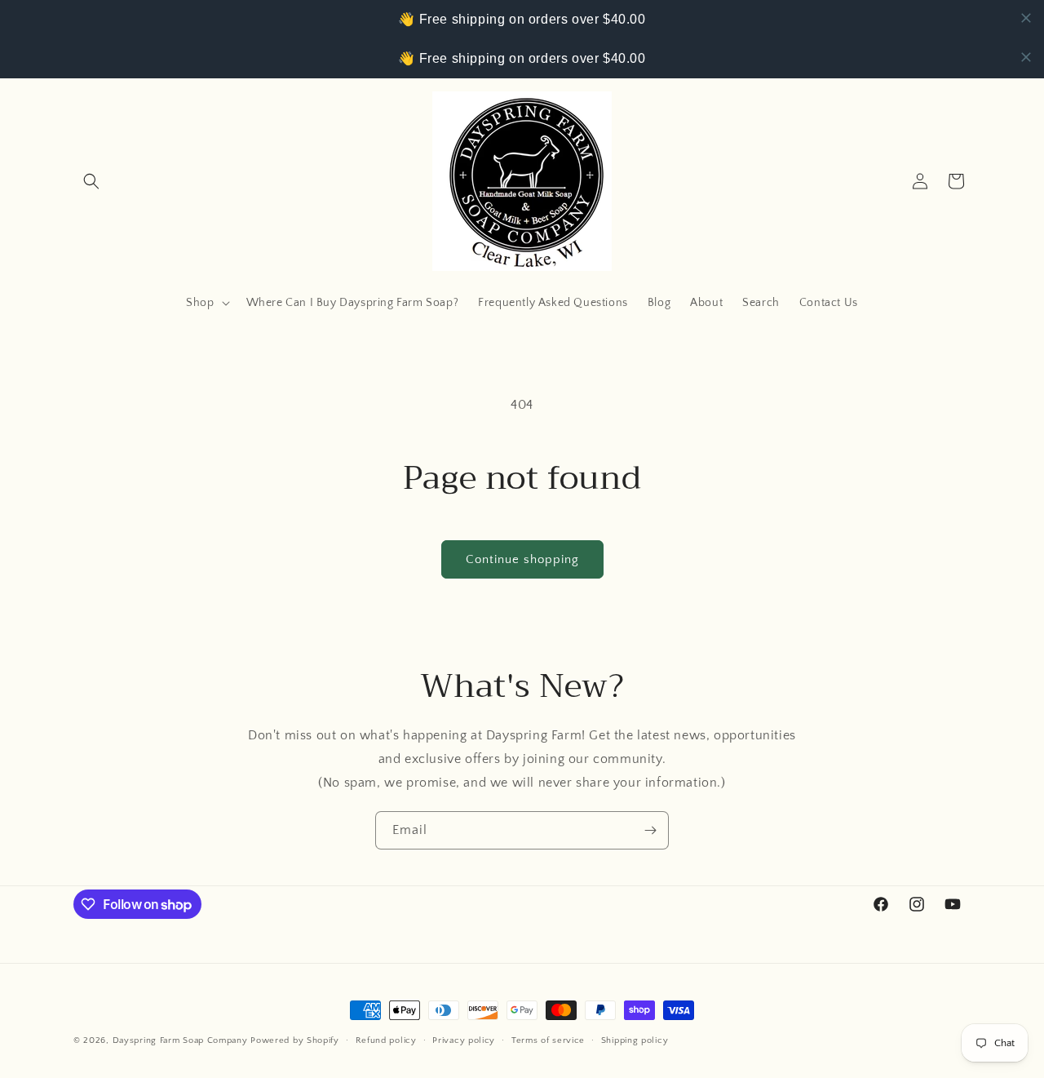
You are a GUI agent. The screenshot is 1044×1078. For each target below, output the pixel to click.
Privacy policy (463, 1040)
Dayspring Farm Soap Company (180, 1040)
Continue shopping (522, 559)
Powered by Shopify (294, 1040)
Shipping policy (635, 1040)
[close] (1026, 18)
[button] (91, 181)
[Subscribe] (650, 830)
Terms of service (548, 1040)
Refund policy (386, 1040)
